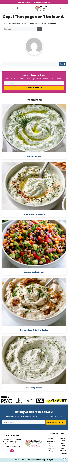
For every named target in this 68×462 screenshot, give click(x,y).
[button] (17, 8)
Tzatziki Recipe (34, 156)
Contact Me (51, 441)
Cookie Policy (51, 445)
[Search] (39, 29)
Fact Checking (63, 449)
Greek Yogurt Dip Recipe (34, 214)
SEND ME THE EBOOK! (34, 88)
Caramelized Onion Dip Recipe (34, 330)
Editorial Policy (51, 450)
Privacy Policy (63, 439)
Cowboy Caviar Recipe (34, 272)
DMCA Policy (63, 444)
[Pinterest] (12, 450)
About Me (51, 438)
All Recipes (63, 453)
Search (62, 64)
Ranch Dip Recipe (34, 388)
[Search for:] (20, 29)
